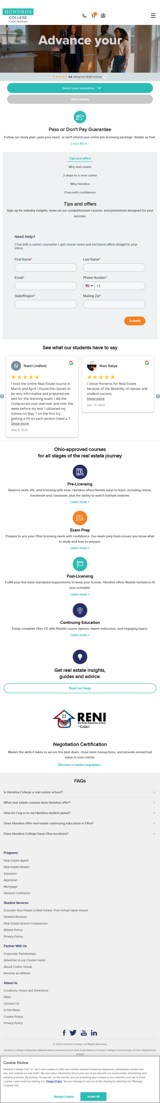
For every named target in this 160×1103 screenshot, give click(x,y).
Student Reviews (15, 916)
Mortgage (10, 886)
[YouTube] (84, 1033)
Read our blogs (80, 688)
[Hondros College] (20, 15)
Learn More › (80, 143)
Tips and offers (80, 158)
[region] (80, 1079)
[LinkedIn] (94, 1033)
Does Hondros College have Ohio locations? (36, 833)
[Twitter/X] (73, 1033)
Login (103, 16)
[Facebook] (64, 1033)
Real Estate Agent (16, 860)
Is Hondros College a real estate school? (33, 792)
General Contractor (17, 893)
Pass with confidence (80, 192)
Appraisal (10, 880)
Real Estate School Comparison (26, 923)
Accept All (93, 1096)
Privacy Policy (13, 936)
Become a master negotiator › (80, 764)
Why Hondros (80, 183)
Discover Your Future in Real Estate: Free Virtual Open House (46, 910)
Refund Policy (13, 930)
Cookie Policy (13, 1016)
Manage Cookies (64, 1096)
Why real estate (80, 166)
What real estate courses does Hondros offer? (37, 802)
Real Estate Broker (17, 867)
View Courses (80, 99)
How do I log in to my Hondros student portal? (37, 812)
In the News (12, 1010)
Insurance (10, 873)
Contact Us (11, 1003)
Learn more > (80, 501)
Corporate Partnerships (20, 953)
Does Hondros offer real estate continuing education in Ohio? (48, 823)
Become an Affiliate (17, 973)
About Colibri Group (18, 967)
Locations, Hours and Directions (26, 990)
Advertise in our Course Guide (24, 960)
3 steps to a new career (80, 175)
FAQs (7, 997)
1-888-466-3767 (85, 16)
